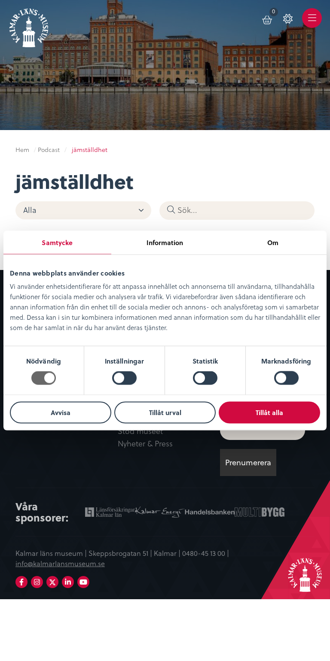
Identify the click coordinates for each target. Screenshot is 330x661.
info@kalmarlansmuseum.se (60, 563)
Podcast (49, 150)
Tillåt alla (269, 412)
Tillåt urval (165, 412)
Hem (22, 150)
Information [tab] (165, 242)
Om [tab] (272, 242)
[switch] (124, 378)
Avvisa (60, 412)
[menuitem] (267, 18)
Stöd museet (140, 431)
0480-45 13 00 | (205, 553)
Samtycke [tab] (57, 242)
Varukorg (275, 13)
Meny (312, 24)
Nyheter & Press (145, 444)
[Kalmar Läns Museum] (29, 24)
